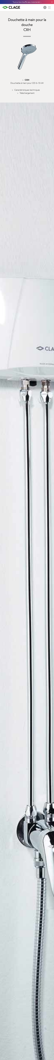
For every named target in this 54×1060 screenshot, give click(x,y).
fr (45, 7)
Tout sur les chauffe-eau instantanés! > (27, 2)
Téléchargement (27, 93)
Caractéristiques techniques (27, 89)
